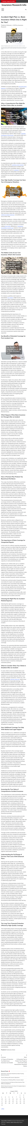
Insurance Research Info (14, 5)
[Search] (26, 10)
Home (13, 1049)
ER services (10, 135)
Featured (8, 1049)
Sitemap (3, 1122)
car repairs (10, 297)
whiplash (16, 170)
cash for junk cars (15, 679)
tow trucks (7, 226)
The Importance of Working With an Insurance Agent (12, 1079)
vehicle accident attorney (8, 214)
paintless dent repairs (18, 165)
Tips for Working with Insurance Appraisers (10, 1077)
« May (2, 1108)
